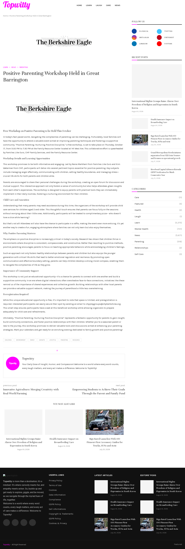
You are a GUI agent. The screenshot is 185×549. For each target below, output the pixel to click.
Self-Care (158, 254)
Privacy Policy (55, 481)
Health (158, 210)
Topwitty (28, 358)
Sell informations (57, 509)
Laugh (99, 5)
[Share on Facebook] (62, 350)
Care (108, 5)
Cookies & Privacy (58, 523)
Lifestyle (52, 340)
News (117, 5)
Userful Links (56, 475)
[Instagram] (174, 5)
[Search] (180, 5)
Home (79, 5)
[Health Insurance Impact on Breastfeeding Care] (64, 422)
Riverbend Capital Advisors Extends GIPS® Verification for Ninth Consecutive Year (166, 172)
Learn (89, 5)
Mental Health (158, 229)
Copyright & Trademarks (61, 514)
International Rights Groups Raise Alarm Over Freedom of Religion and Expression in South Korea (23, 442)
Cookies (53, 490)
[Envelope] (32, 522)
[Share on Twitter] (64, 350)
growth (42, 340)
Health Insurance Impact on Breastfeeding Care (162, 121)
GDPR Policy (55, 504)
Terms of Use (55, 485)
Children (8, 340)
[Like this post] (59, 350)
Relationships (158, 247)
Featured (158, 203)
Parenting (64, 340)
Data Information (57, 495)
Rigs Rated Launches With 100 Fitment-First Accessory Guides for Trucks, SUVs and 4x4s (105, 442)
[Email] (177, 5)
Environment (20, 340)
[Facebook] (167, 5)
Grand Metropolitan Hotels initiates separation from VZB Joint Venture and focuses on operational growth (166, 155)
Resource (76, 340)
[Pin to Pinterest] (67, 350)
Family (32, 340)
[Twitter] (171, 5)
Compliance (55, 500)
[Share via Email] (69, 350)
